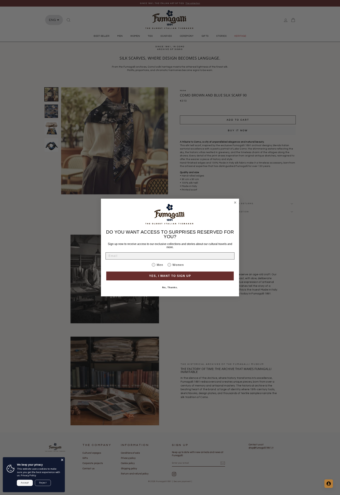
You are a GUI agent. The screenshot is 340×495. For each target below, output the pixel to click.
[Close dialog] (235, 202)
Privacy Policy (28, 475)
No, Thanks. (170, 287)
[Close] (62, 460)
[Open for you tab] (328, 483)
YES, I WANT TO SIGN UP (170, 275)
